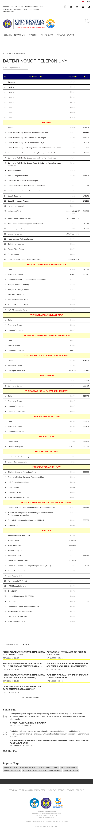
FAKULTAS (61, 35)
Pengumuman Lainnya (29, 697)
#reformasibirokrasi (69, 768)
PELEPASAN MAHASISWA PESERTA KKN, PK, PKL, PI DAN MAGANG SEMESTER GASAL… (23, 664)
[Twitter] (71, 7)
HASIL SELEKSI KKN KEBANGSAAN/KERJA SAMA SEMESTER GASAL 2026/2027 (22, 687)
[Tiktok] (89, 7)
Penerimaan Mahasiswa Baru (32, 790)
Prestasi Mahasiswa (71, 771)
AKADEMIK (32, 36)
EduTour (80, 790)
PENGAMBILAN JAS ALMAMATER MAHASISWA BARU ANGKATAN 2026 (24, 653)
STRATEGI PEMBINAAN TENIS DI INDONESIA (28, 723)
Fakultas (51, 790)
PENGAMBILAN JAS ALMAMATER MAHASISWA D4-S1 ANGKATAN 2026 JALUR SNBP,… (24, 676)
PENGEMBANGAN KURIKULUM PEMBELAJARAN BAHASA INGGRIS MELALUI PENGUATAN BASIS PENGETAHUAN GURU (49, 741)
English (87, 1)
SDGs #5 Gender (55, 771)
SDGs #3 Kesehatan (40, 771)
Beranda (13, 790)
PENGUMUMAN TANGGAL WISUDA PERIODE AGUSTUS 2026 (66, 653)
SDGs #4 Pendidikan (11, 768)
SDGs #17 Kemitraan (27, 768)
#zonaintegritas (52, 768)
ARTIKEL (61, 790)
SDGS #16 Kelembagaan (12, 771)
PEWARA (70, 790)
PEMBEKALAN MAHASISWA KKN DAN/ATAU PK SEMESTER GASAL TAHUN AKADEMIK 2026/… (67, 664)
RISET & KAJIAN (46, 36)
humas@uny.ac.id (20, 9)
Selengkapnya (9, 751)
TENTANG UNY (19, 36)
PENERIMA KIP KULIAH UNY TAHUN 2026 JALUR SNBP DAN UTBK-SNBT (67, 676)
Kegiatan (40, 768)
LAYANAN (70, 36)
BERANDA (8, 35)
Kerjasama (27, 771)
